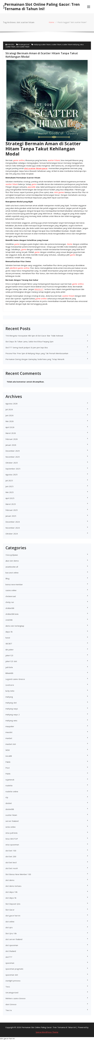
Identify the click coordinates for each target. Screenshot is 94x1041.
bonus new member (14, 584)
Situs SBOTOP (12, 839)
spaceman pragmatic (15, 969)
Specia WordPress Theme (47, 1032)
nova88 (9, 756)
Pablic (8, 762)
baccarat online (12, 572)
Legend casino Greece (15, 679)
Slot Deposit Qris (13, 904)
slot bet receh (12, 868)
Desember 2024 (13, 522)
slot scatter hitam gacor (36, 168)
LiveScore (10, 685)
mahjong (9, 697)
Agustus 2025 (12, 474)
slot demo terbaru (13, 886)
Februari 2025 (12, 510)
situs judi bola (11, 833)
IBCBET (9, 643)
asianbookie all (12, 567)
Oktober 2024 (12, 533)
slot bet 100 (11, 850)
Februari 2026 (12, 439)
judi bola (9, 667)
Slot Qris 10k (11, 933)
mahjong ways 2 (13, 714)
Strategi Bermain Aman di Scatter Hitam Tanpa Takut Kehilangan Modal (42, 54)
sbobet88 (10, 809)
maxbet (9, 738)
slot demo (10, 880)
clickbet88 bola (12, 614)
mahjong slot (11, 702)
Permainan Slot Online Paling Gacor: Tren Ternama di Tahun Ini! (42, 6)
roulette (9, 785)
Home (51, 22)
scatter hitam (56, 44)
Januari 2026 (11, 445)
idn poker (10, 649)
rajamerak (10, 779)
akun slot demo (12, 561)
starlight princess (13, 980)
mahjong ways (12, 708)
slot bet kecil (11, 862)
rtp (7, 797)
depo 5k (9, 631)
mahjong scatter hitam (42, 44)
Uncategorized (23, 44)
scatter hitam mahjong (70, 44)
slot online (10, 921)
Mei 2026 (10, 421)
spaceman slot (12, 975)
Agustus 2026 (12, 403)
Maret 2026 (11, 433)
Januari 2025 (11, 516)
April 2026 (10, 427)
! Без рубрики (12, 555)
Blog (7, 578)
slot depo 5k (11, 898)
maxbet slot (11, 744)
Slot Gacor (10, 909)
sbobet (9, 803)
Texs (8, 986)
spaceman (10, 963)
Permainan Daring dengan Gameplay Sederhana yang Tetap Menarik (35, 359)
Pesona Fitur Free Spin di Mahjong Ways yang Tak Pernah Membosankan (37, 353)
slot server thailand (14, 939)
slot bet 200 (11, 856)
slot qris (9, 927)
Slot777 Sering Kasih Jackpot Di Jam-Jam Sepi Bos (27, 347)
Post (8, 768)
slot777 (9, 957)
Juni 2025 (9, 486)
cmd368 (9, 620)
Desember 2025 (13, 451)
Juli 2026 (9, 409)
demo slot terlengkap (15, 626)
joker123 (9, 655)
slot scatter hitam (22, 47)
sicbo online (11, 827)
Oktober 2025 (12, 462)
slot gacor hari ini (13, 915)
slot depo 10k (12, 892)
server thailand (12, 821)
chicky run (10, 602)
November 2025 (13, 457)
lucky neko (10, 691)
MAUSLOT (39, 289)
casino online (11, 590)
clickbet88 (10, 608)
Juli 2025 (9, 480)
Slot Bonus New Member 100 (18, 874)
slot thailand (11, 951)
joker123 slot (11, 661)
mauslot (9, 732)
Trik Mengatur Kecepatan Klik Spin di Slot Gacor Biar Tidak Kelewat (34, 335)
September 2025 (13, 468)
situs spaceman (12, 844)
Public (8, 773)
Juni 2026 (9, 415)
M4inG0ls (10, 44)
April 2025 (10, 498)
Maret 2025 (11, 504)
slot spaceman (12, 945)
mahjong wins (11, 720)
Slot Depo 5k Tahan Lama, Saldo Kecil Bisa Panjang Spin (29, 341)
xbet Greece (11, 1004)
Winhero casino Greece (15, 998)
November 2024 (13, 528)
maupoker (10, 726)
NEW (8, 750)
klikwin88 (9, 673)
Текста (9, 1010)
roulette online (12, 791)
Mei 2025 (10, 492)
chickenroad (11, 596)
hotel (8, 637)
